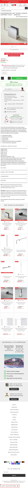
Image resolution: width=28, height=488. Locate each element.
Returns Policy (14, 422)
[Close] (17, 486)
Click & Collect (14, 454)
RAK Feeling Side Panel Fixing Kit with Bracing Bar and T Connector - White (7, 329)
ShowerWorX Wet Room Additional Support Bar (21, 251)
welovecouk (15, 480)
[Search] (26, 8)
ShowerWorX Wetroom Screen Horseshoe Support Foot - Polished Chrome (7, 303)
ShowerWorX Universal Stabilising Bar (7, 277)
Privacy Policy (14, 429)
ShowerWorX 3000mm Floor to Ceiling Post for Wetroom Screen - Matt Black (7, 251)
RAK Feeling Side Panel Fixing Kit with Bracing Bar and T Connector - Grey (21, 329)
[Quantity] (5, 78)
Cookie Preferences (14, 434)
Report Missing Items (13, 449)
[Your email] (14, 471)
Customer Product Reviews (14, 437)
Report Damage (13, 444)
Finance (14, 419)
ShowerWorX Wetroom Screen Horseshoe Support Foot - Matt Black (21, 224)
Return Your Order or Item (13, 452)
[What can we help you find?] (14, 8)
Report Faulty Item (14, 447)
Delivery (14, 417)
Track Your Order (13, 442)
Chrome (4, 73)
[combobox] (14, 8)
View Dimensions (15, 49)
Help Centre (14, 407)
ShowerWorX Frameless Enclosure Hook (21, 303)
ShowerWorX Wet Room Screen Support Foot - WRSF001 (7, 224)
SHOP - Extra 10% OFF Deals (9, 486)
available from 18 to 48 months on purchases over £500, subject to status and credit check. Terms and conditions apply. (14, 67)
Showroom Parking (14, 409)
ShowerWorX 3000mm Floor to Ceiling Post (21, 277)
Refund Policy (14, 427)
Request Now (14, 389)
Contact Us (14, 414)
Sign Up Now (14, 399)
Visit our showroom (14, 412)
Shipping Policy (14, 424)
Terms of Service (14, 432)
